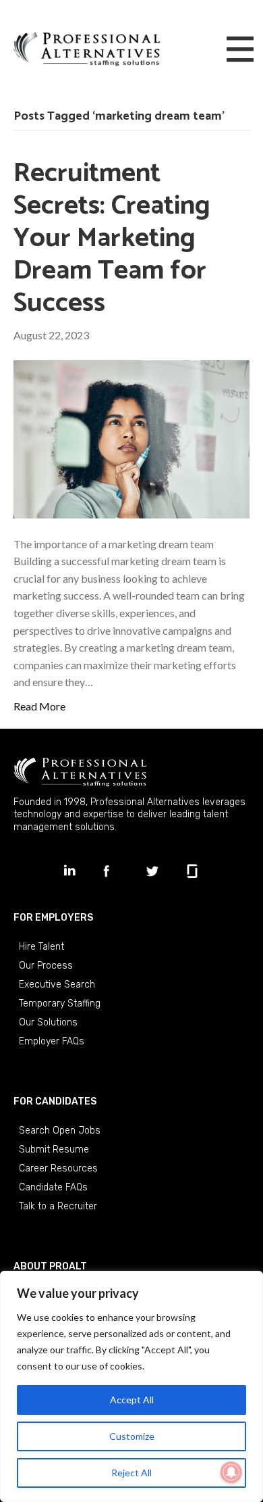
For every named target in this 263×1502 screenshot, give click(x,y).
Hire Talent (41, 946)
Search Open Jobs (59, 1130)
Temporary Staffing (59, 1003)
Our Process (46, 965)
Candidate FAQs (53, 1187)
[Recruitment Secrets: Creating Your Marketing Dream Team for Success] (131, 437)
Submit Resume (54, 1149)
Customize (131, 1436)
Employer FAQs (51, 1041)
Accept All (132, 1399)
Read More (39, 706)
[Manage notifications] (231, 1472)
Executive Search (57, 984)
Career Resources (58, 1168)
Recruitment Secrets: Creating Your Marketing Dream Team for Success (111, 238)
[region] (131, 1386)
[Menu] (240, 50)
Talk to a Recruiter (58, 1206)
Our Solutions (48, 1022)
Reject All (131, 1472)
